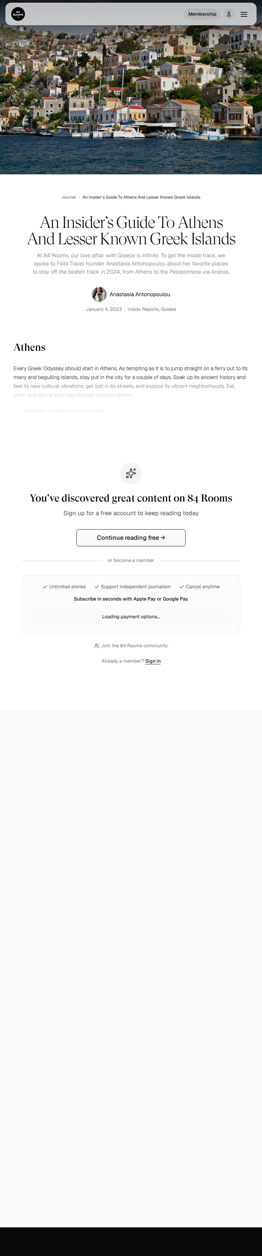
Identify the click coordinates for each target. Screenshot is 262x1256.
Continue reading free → (131, 538)
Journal (69, 197)
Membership (202, 14)
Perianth (34, 410)
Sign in (153, 661)
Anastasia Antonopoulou (140, 294)
